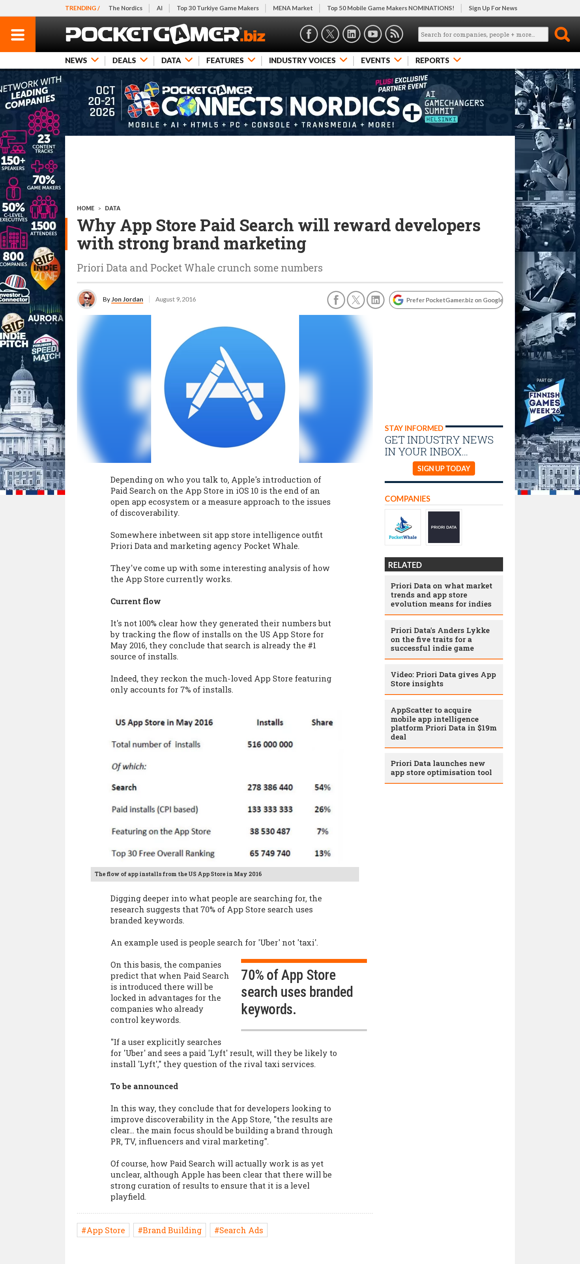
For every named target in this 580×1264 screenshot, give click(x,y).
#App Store (103, 1230)
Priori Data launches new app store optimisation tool (441, 767)
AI (160, 7)
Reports (432, 60)
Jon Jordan (127, 299)
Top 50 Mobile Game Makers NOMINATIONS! (391, 7)
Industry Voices (302, 60)
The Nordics (125, 7)
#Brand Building (170, 1230)
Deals (124, 60)
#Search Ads (238, 1230)
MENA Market (293, 7)
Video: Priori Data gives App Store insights (443, 678)
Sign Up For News (493, 7)
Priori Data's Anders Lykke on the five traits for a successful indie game (440, 639)
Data (171, 60)
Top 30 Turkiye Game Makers (218, 7)
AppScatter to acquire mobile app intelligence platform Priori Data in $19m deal (444, 723)
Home (85, 208)
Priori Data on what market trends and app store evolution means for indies (441, 595)
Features (225, 60)
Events (375, 60)
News (76, 60)
